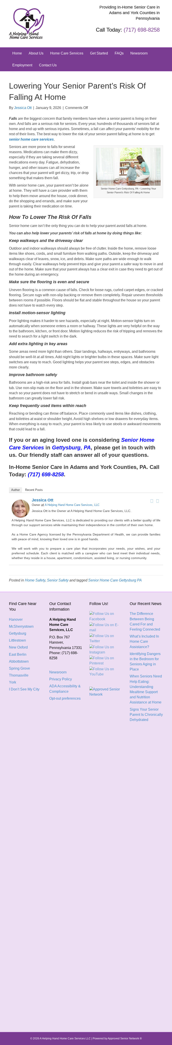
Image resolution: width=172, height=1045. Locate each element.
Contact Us (48, 65)
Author (15, 490)
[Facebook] (151, 501)
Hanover (16, 619)
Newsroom (139, 53)
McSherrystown (21, 626)
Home (17, 53)
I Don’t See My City (24, 689)
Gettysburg (17, 633)
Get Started (99, 53)
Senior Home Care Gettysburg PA (115, 580)
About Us (36, 53)
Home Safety (35, 580)
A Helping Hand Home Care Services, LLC (72, 505)
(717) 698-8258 (142, 30)
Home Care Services (66, 53)
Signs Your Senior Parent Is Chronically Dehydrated (146, 715)
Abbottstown (19, 661)
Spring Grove (19, 668)
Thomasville (18, 675)
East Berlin (17, 654)
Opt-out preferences (65, 698)
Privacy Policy (60, 679)
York (12, 682)
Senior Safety (58, 580)
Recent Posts (34, 490)
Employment (22, 65)
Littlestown (17, 640)
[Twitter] (157, 501)
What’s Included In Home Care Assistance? (144, 641)
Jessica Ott (42, 500)
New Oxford (18, 647)
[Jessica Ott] (21, 508)
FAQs (119, 53)
